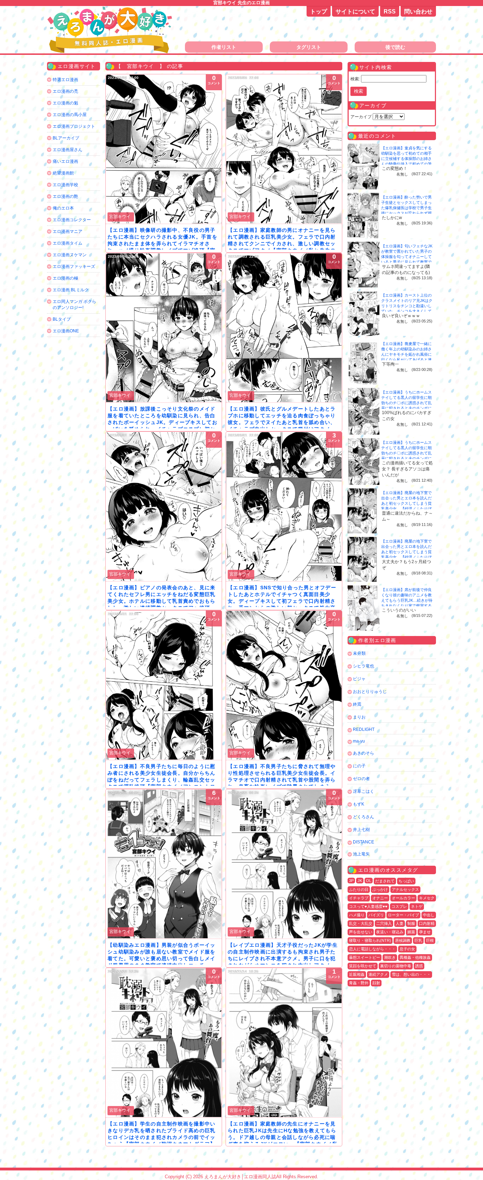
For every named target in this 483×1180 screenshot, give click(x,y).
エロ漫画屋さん (67, 149)
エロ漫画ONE (66, 330)
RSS (390, 11)
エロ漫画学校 (65, 184)
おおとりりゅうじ (370, 691)
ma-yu (359, 741)
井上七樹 (361, 829)
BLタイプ (62, 319)
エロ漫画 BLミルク (71, 289)
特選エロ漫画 (65, 79)
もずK (358, 804)
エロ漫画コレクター (72, 219)
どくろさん (363, 817)
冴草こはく (363, 791)
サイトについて (355, 11)
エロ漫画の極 (65, 278)
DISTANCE (363, 842)
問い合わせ (418, 11)
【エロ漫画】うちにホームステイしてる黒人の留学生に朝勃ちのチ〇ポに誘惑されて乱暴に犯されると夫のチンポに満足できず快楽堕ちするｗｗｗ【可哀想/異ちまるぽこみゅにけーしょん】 (407, 408)
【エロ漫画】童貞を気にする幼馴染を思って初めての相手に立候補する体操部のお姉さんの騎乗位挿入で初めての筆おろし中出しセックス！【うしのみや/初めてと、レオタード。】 (407, 164)
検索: (355, 78)
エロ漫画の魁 (65, 103)
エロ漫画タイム (67, 243)
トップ (318, 11)
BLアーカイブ (66, 138)
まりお (359, 717)
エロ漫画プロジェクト (74, 126)
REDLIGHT (363, 729)
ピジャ (359, 679)
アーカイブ (361, 116)
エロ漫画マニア (67, 231)
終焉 (357, 704)
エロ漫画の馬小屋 (70, 114)
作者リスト (223, 47)
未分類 (359, 653)
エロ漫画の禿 (65, 91)
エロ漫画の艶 (65, 196)
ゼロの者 (361, 779)
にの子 (359, 766)
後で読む (395, 47)
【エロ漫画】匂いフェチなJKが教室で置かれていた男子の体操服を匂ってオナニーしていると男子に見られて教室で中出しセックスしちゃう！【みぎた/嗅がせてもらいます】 (406, 262)
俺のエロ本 (63, 208)
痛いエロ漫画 (65, 161)
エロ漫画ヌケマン (70, 254)
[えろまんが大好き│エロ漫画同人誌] (110, 9)
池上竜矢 (361, 854)
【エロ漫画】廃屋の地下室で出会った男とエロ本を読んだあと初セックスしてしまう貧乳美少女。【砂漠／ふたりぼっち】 (406, 503)
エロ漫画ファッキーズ (74, 266)
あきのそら (363, 753)
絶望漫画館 (63, 173)
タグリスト (308, 47)
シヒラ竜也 (363, 666)
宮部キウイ (119, 216)
